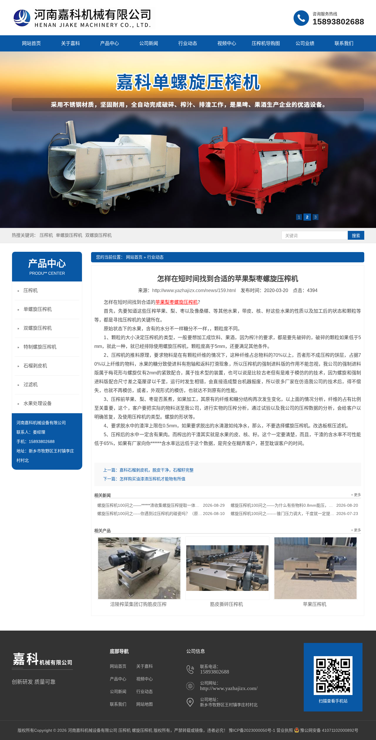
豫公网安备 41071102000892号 (329, 730)
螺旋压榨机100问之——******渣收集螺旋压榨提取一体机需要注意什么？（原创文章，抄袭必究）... (161, 505)
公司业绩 (305, 43)
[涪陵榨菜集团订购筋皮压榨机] (139, 568)
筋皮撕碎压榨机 (226, 604)
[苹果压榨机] (315, 568)
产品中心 (109, 43)
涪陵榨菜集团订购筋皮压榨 (138, 604)
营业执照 (284, 730)
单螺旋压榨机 (69, 235)
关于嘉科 (70, 43)
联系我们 (344, 43)
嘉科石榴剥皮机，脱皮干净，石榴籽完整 (157, 470)
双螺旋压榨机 (98, 235)
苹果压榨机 (314, 604)
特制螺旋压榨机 (40, 346)
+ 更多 (356, 495)
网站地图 (144, 704)
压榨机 (46, 235)
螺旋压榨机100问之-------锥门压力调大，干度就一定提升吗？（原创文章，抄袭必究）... (294, 513)
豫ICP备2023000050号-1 (252, 730)
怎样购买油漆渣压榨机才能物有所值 (152, 478)
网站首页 (31, 43)
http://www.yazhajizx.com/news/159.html (194, 290)
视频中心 (226, 43)
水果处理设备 (38, 403)
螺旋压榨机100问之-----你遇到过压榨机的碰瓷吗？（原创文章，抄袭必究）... (161, 513)
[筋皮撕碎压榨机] (227, 568)
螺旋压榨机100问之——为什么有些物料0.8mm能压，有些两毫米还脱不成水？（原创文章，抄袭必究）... (294, 505)
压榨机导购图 (266, 43)
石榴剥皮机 (35, 365)
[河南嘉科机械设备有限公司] (83, 28)
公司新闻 (148, 43)
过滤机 (31, 384)
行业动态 (187, 43)
